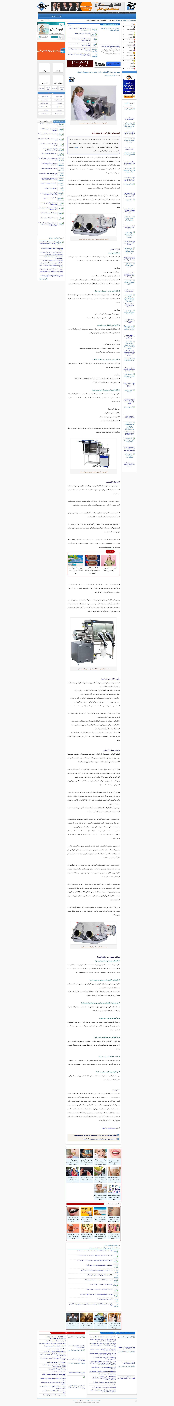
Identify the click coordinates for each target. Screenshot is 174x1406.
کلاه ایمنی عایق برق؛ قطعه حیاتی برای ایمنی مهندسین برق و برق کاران (94, 1250)
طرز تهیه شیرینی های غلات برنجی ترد (129, 148)
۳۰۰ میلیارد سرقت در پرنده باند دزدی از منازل (51, 262)
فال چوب (54, 88)
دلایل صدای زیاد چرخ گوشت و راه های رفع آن (101, 1284)
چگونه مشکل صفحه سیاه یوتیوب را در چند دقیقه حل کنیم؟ (129, 133)
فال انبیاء (44, 71)
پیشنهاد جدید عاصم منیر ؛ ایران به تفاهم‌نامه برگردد (103, 1336)
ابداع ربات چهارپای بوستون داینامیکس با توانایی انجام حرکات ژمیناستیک (129, 275)
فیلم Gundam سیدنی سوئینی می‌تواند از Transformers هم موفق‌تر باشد (55, 1337)
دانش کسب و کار (132, 20)
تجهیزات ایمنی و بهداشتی (120, 20)
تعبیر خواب (41, 88)
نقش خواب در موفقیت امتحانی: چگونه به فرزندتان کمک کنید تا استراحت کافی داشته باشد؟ (47, 224)
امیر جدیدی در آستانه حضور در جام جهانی (55, 1340)
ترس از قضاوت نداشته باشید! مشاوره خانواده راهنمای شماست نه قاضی (129, 401)
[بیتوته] (43, 10)
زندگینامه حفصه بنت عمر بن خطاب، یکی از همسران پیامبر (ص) (129, 163)
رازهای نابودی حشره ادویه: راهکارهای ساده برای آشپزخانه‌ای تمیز (129, 449)
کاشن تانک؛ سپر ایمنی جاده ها (82, 33)
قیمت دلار (59, 103)
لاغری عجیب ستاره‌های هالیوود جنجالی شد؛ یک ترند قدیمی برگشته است (76, 1387)
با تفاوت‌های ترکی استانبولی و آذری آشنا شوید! (129, 321)
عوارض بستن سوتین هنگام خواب (48, 183)
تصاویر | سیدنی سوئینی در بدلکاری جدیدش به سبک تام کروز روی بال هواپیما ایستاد (51, 275)
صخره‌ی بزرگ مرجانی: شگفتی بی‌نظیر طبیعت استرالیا (129, 243)
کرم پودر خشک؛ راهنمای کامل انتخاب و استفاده (129, 417)
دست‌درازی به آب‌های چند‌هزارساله (107, 1374)
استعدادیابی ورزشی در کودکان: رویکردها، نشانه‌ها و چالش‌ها (129, 433)
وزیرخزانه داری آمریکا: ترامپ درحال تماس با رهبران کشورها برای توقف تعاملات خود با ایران (103, 1340)
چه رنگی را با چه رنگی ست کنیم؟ (48, 123)
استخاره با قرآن (58, 83)
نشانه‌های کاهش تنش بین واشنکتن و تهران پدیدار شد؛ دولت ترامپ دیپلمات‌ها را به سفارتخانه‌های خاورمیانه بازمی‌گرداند (104, 1378)
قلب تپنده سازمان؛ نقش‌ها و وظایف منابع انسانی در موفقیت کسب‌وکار (94, 1255)
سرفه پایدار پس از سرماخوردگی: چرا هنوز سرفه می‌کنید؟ (47, 159)
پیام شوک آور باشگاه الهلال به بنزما (57, 1369)
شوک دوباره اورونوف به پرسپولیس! (57, 1348)
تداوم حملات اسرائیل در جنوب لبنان (54, 254)
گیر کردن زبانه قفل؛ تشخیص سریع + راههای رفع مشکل (98, 1279)
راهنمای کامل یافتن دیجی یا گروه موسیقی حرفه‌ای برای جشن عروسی (129, 353)
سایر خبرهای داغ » (43, 278)
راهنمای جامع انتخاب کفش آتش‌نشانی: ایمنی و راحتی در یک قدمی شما (110, 47)
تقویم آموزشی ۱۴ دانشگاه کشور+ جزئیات (52, 260)
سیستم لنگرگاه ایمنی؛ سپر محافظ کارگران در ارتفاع (81, 39)
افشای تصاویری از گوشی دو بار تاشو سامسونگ (129, 305)
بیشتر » (69, 24)
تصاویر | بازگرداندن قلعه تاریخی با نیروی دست (51, 252)
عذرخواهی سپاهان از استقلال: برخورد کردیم (55, 1351)
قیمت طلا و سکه (58, 99)
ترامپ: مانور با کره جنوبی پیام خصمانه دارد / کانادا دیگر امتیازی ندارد (126, 1377)
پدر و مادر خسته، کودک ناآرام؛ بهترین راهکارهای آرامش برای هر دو (129, 194)
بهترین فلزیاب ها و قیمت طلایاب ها (129, 118)
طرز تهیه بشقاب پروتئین (51, 188)
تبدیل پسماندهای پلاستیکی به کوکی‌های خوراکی (51, 269)
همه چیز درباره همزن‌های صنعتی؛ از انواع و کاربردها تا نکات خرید (96, 1294)
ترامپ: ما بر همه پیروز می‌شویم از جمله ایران (104, 1382)
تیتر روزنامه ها (58, 113)
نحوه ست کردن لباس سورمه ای (49, 217)
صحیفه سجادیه (45, 113)
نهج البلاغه (46, 110)
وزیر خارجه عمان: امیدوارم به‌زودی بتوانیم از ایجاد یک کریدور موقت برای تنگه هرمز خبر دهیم (103, 1353)
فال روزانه (44, 83)
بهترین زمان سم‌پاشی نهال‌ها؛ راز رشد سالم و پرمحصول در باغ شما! (129, 258)
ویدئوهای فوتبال (44, 99)
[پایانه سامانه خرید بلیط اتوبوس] (51, 59)
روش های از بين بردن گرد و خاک (49, 212)
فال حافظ (58, 71)
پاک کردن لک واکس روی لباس (49, 168)
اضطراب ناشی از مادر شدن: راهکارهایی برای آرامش (50, 149)
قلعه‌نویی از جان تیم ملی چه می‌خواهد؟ (56, 1362)
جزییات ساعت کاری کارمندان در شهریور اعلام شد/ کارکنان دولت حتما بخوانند (103, 1349)
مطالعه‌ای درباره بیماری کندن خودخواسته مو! (54, 1395)
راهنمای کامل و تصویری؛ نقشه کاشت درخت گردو (129, 336)
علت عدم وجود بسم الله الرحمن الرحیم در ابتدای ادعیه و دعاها (49, 178)
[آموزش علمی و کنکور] (87, 10)
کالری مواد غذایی (44, 103)
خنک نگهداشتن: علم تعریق (50, 198)
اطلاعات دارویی (44, 96)
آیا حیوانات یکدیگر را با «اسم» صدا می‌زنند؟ (55, 1346)
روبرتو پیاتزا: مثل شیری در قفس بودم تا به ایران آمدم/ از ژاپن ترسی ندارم (54, 1365)
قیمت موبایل (59, 106)
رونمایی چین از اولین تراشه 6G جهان (129, 290)
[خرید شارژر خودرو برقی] (107, 63)
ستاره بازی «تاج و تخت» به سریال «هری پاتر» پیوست (76, 1346)
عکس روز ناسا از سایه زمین (58, 1371)
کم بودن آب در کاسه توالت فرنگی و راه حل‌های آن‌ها (99, 1265)
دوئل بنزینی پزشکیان (110, 1384)
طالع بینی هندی (61, 88)
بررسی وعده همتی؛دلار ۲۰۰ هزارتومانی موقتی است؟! (128, 1362)
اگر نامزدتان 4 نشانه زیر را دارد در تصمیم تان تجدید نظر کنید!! (48, 193)
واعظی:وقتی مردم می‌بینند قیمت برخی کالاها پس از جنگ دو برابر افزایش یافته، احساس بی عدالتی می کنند (103, 1345)
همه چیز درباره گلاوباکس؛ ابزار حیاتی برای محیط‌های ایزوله (98, 72)
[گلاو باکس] (93, 103)
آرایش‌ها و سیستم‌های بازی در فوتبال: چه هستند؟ (129, 227)
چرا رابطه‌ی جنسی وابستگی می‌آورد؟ (47, 133)
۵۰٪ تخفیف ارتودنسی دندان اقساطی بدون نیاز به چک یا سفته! (100, 1139)
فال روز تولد (48, 88)
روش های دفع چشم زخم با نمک (49, 153)
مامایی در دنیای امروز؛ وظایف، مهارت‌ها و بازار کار (99, 1275)
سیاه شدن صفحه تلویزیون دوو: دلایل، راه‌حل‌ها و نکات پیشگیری (96, 1270)
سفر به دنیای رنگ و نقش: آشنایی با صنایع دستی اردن (129, 464)
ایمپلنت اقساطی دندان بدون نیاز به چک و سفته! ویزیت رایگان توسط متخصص (95, 1135)
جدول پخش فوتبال (44, 106)
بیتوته (77, 147)
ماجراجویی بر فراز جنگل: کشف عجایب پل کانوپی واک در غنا (129, 369)
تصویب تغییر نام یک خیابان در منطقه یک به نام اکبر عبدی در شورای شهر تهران (103, 1390)
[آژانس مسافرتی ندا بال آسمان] (51, 40)
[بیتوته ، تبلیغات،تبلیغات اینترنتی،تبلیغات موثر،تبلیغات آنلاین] (80, 63)
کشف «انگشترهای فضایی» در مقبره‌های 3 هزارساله (52, 1343)
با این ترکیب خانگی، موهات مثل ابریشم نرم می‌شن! (49, 164)
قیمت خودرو (59, 96)
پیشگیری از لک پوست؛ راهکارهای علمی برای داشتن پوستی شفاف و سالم (129, 211)
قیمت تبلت (59, 110)
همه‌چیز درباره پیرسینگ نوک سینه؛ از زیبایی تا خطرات (129, 385)
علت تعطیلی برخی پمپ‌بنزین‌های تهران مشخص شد (103, 1371)
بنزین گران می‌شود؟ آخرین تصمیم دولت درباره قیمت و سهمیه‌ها (127, 1347)
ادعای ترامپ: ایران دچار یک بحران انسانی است (104, 1387)
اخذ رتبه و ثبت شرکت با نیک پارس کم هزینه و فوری (99, 1289)
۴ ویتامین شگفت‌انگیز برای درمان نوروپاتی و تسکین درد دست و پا (129, 179)
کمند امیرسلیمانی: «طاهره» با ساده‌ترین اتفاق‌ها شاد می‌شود (47, 242)
